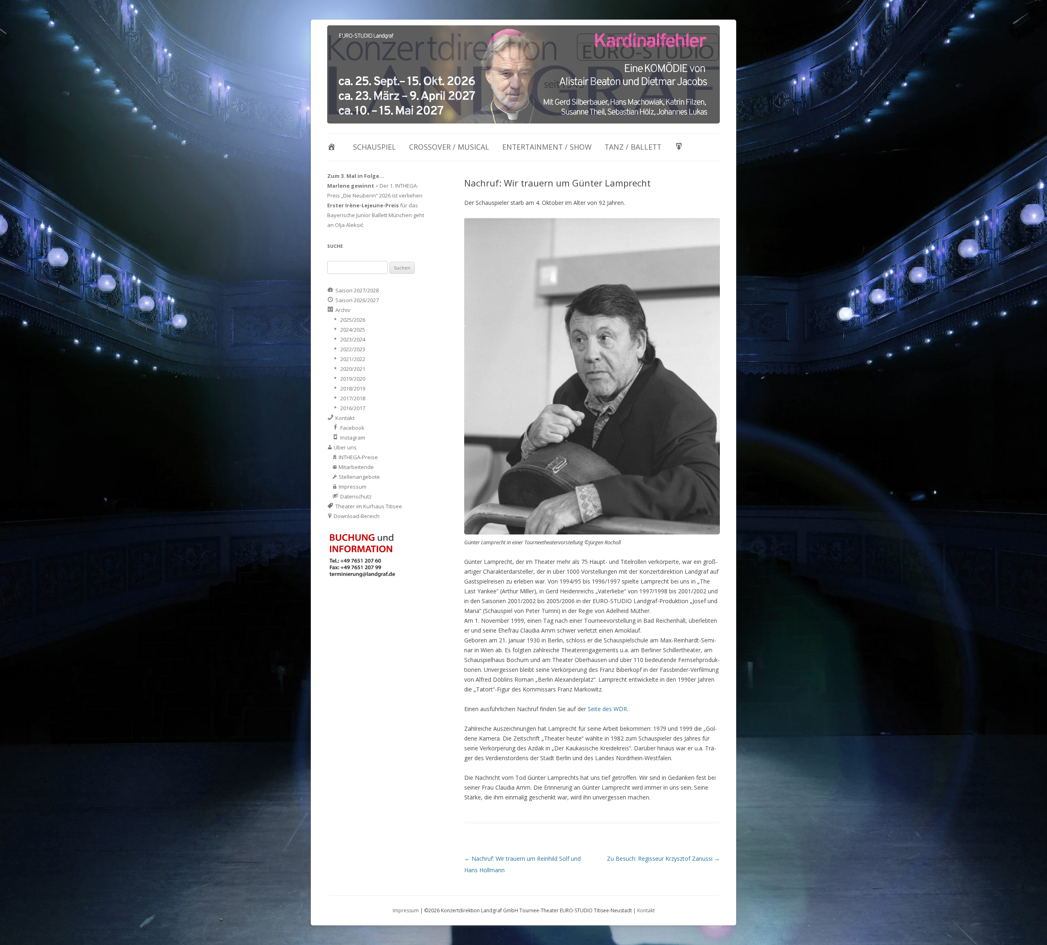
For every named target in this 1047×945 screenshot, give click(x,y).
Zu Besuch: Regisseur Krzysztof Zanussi (663, 858)
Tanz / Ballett (632, 147)
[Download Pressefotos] (680, 147)
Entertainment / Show (546, 147)
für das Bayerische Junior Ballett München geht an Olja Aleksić (375, 215)
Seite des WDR (607, 709)
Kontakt (646, 910)
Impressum (406, 910)
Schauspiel (374, 147)
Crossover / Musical (449, 147)
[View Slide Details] (523, 74)
